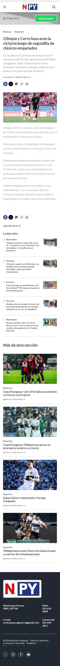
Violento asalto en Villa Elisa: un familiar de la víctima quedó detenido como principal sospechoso (22, 268)
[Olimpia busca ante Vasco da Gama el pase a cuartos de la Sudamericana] (30, 528)
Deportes (19, 32)
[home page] (30, 7)
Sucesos (10, 261)
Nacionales (11, 239)
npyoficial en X (12, 225)
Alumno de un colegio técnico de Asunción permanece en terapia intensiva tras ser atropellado (22, 307)
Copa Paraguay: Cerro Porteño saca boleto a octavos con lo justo (30, 393)
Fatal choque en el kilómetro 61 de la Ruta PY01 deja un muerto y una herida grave (23, 288)
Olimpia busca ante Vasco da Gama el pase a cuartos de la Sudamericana (29, 552)
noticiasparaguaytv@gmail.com (21, 621)
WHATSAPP (46, 18)
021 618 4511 (48, 622)
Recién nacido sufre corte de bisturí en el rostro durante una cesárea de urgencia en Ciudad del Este (22, 326)
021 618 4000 (46, 608)
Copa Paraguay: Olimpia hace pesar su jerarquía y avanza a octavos (26, 446)
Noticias (7, 32)
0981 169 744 (13, 607)
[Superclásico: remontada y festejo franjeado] (30, 475)
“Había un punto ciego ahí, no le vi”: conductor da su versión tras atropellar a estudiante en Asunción (22, 246)
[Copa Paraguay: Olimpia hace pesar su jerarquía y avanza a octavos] (30, 422)
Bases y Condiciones (47, 643)
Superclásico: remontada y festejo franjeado (24, 499)
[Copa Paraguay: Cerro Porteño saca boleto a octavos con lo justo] (30, 369)
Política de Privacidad (14, 645)
